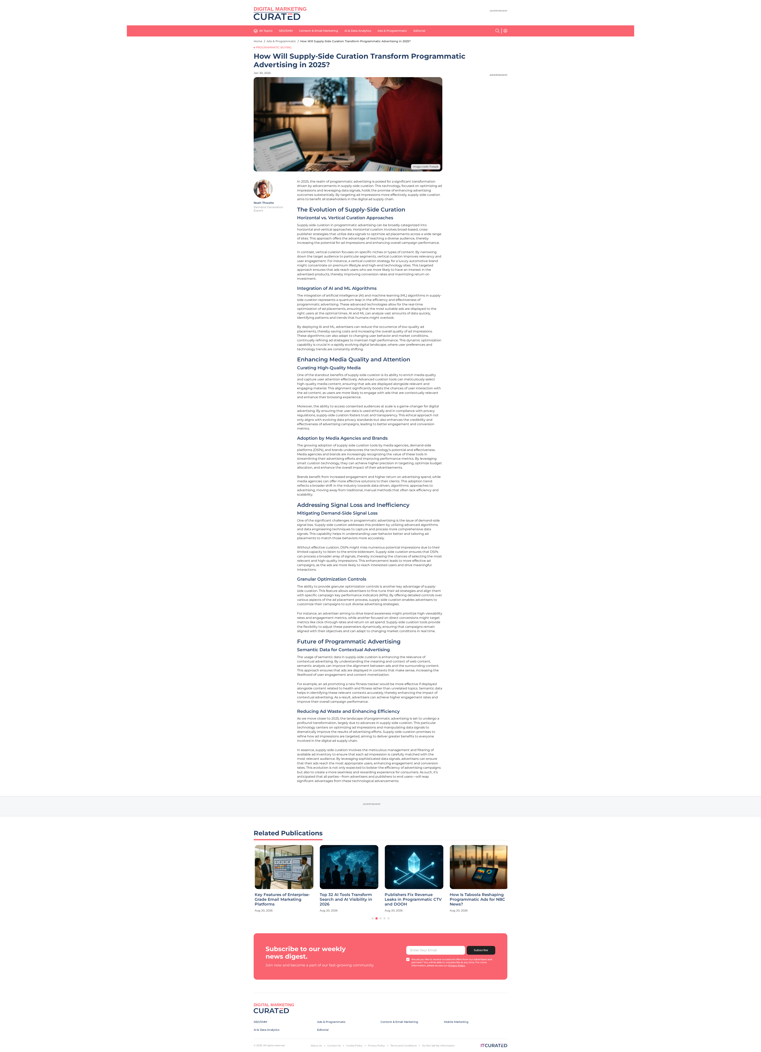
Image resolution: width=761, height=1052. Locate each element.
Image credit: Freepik (425, 166)
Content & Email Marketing (318, 31)
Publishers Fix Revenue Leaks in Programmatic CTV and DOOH (412, 899)
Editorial (419, 31)
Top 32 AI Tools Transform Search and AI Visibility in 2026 (345, 899)
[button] (372, 918)
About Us (316, 1045)
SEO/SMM (286, 31)
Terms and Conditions (403, 1045)
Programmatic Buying (274, 47)
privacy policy (456, 965)
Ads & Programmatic (392, 31)
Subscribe (481, 950)
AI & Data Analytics (357, 31)
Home (258, 41)
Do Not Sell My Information (438, 1045)
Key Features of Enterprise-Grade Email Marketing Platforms (281, 899)
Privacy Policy (376, 1045)
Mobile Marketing (456, 1022)
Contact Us (334, 1045)
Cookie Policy (354, 1045)
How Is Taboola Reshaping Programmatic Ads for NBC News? (476, 899)
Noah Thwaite (264, 203)
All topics (265, 31)
